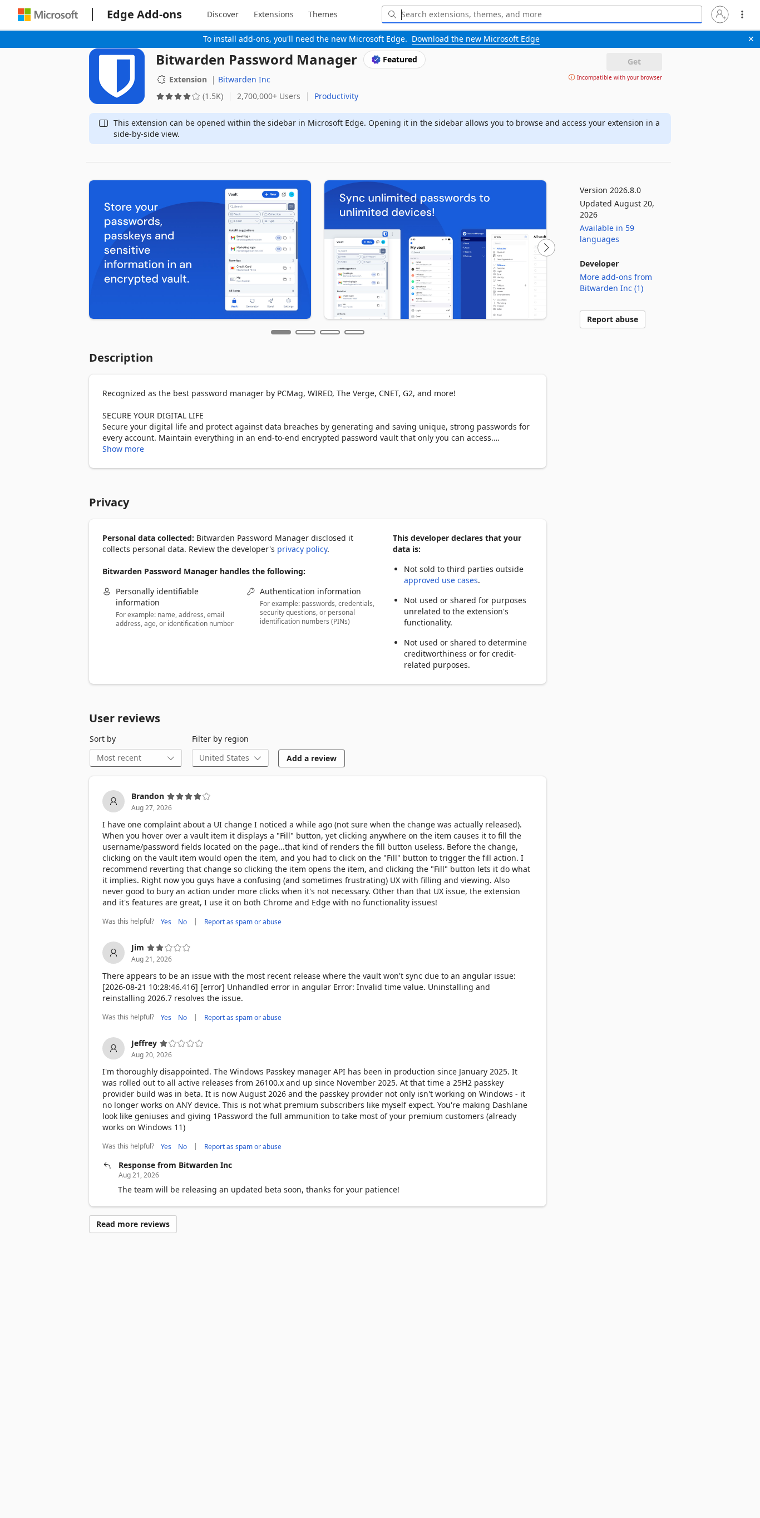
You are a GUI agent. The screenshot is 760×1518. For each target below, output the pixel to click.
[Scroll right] (546, 248)
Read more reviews (133, 1224)
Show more (123, 448)
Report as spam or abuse (243, 921)
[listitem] (317, 859)
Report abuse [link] (612, 319)
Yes (166, 921)
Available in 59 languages (607, 233)
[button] (720, 14)
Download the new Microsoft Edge (476, 38)
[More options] (742, 14)
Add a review (312, 758)
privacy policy (302, 549)
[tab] (223, 14)
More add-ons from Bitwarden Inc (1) (616, 282)
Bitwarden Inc (244, 79)
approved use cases (441, 580)
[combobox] (542, 14)
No (182, 921)
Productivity (336, 96)
